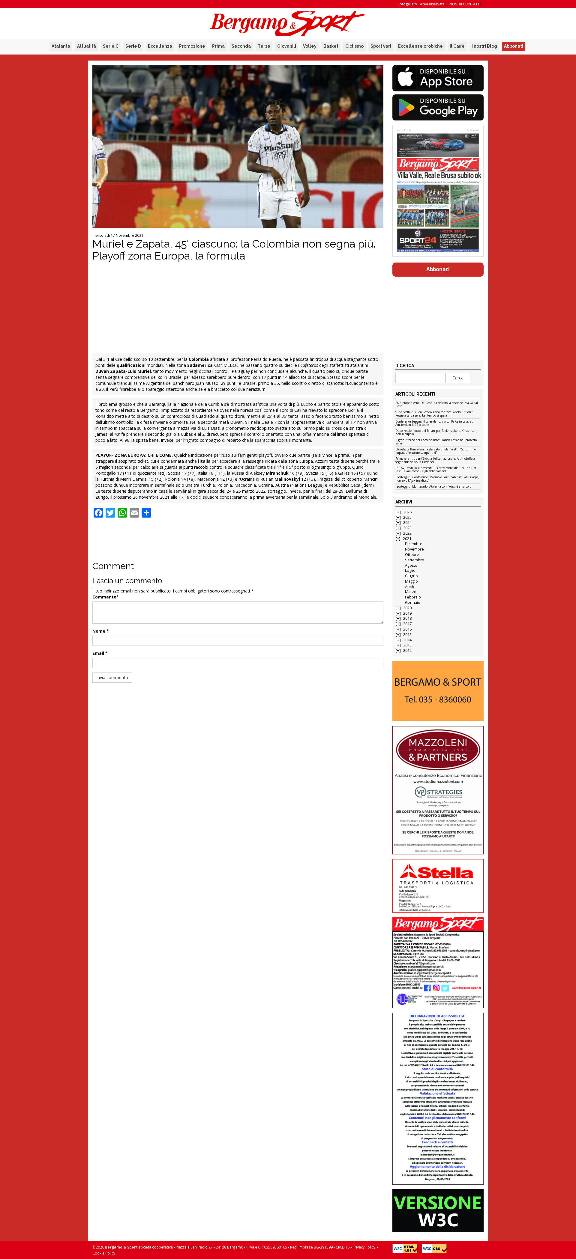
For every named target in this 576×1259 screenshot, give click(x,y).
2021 (407, 538)
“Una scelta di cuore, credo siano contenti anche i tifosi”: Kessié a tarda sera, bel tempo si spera (434, 414)
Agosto (411, 565)
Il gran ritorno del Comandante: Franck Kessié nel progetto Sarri (436, 441)
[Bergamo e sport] (437, 691)
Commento (104, 597)
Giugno (411, 575)
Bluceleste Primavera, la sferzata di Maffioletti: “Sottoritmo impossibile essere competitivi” (435, 451)
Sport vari (380, 46)
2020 (407, 607)
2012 (407, 650)
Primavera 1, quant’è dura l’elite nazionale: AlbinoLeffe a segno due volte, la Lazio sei (435, 460)
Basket (330, 46)
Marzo (410, 591)
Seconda (241, 46)
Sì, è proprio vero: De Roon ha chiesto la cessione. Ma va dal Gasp (436, 404)
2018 (407, 618)
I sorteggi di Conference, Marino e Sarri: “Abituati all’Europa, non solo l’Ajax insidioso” (437, 479)
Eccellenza (160, 46)
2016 (407, 629)
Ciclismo (354, 46)
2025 (407, 517)
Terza (264, 46)
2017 (407, 623)
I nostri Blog (484, 46)
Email (98, 653)
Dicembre (413, 543)
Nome (98, 631)
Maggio (411, 581)
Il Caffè (457, 46)
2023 (407, 527)
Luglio (410, 570)
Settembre (414, 560)
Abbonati (513, 46)
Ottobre (412, 554)
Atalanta (61, 46)
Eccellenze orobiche (420, 46)
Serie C (110, 46)
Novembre (414, 549)
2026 (407, 512)
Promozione (192, 46)
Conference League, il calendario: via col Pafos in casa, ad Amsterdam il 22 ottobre (434, 423)
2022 (407, 533)
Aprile (410, 586)
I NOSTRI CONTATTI (464, 4)
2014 (407, 640)
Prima (218, 46)
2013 (407, 645)
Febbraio (413, 597)
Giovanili (286, 46)
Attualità (86, 46)
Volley (309, 46)
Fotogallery (407, 4)
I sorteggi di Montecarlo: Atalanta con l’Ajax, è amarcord (433, 486)
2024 (407, 522)
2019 (407, 613)
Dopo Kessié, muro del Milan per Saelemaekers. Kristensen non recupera (435, 432)
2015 (407, 634)
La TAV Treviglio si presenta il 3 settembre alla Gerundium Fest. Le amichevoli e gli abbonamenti (435, 469)
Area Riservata (432, 4)
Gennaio (412, 602)
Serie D (133, 46)
